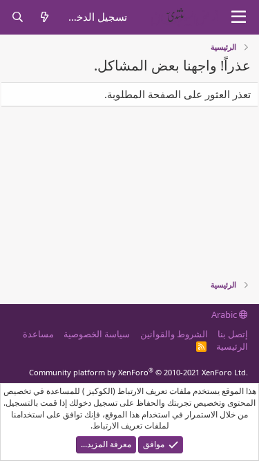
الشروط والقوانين (174, 334)
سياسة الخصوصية (97, 334)
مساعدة (38, 334)
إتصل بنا (233, 334)
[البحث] (17, 17)
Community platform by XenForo (138, 372)
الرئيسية (232, 346)
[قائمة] (238, 17)
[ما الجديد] (44, 17)
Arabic (225, 314)
